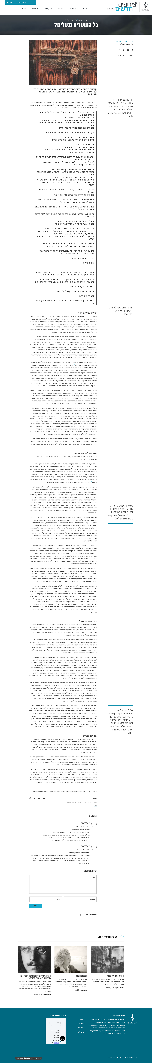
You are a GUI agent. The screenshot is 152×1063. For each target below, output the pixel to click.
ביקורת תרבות (71, 802)
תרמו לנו (9, 2)
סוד (85, 802)
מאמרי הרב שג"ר (19, 8)
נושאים (73, 8)
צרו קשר (21, 2)
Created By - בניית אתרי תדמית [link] (28, 1058)
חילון (95, 805)
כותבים (61, 8)
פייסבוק (81, 1023)
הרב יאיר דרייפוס (124, 41)
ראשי (85, 20)
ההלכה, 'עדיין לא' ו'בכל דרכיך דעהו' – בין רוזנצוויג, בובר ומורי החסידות (35, 977)
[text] (132, 50)
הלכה (89, 802)
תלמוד (80, 802)
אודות (85, 8)
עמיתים (35, 8)
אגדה (95, 802)
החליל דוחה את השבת (115, 976)
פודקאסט (48, 8)
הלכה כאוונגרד (81, 976)
